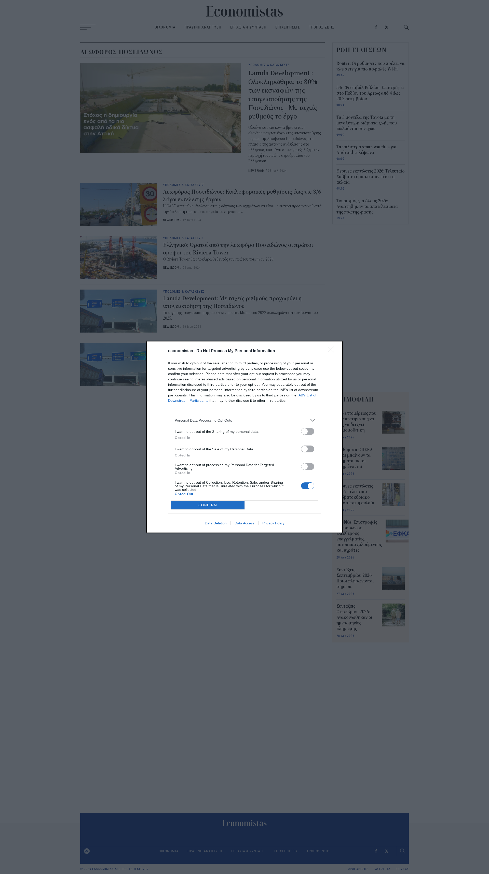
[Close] (332, 351)
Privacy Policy (273, 523)
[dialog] (244, 437)
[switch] (307, 431)
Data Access (244, 523)
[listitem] (244, 420)
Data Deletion (216, 523)
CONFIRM (207, 505)
